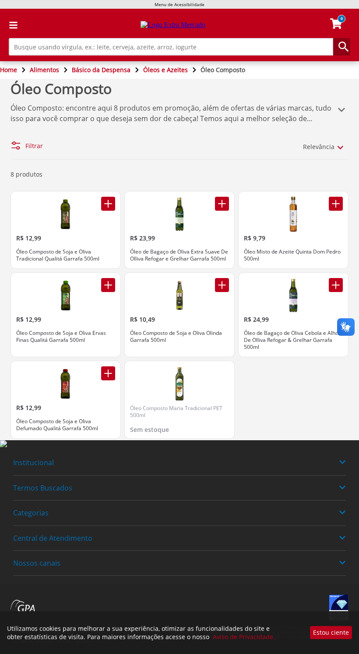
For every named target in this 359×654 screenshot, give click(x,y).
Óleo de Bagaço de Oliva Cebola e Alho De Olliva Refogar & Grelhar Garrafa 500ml (291, 340)
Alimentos (44, 70)
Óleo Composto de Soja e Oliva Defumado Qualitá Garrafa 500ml (57, 424)
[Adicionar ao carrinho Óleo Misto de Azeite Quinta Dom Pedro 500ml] (336, 204)
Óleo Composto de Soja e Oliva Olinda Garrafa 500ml (176, 336)
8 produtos (26, 174)
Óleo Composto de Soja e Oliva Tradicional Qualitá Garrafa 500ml (57, 255)
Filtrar (34, 146)
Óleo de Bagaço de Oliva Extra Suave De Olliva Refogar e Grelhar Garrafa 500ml (179, 255)
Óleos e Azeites (165, 70)
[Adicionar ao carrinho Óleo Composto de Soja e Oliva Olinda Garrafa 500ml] (222, 285)
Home (8, 70)
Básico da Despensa (101, 70)
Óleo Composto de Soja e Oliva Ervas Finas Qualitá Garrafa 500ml (61, 336)
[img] (179, 444)
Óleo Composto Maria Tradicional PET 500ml (176, 411)
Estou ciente (331, 632)
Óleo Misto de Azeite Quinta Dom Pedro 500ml (292, 255)
